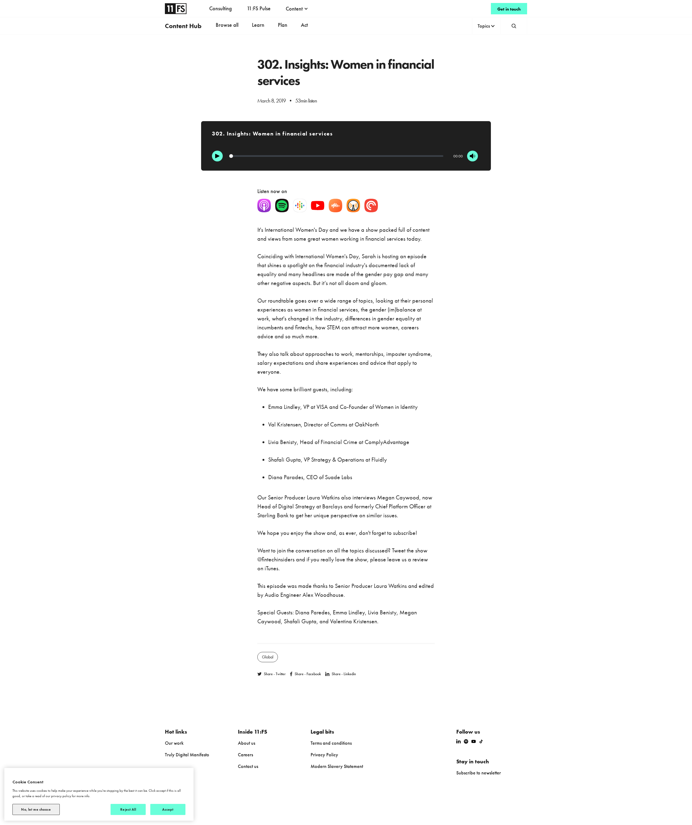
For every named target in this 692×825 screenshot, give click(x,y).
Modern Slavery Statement (337, 766)
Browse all (227, 24)
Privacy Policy (324, 754)
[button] (297, 9)
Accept (168, 809)
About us (246, 743)
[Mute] (472, 156)
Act (304, 24)
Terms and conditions (331, 743)
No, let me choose (36, 809)
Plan (282, 24)
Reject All (128, 809)
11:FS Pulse (259, 8)
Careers (245, 754)
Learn (258, 24)
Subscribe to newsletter (478, 773)
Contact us (248, 766)
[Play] (217, 156)
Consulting (220, 8)
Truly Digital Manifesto (187, 754)
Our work (174, 743)
